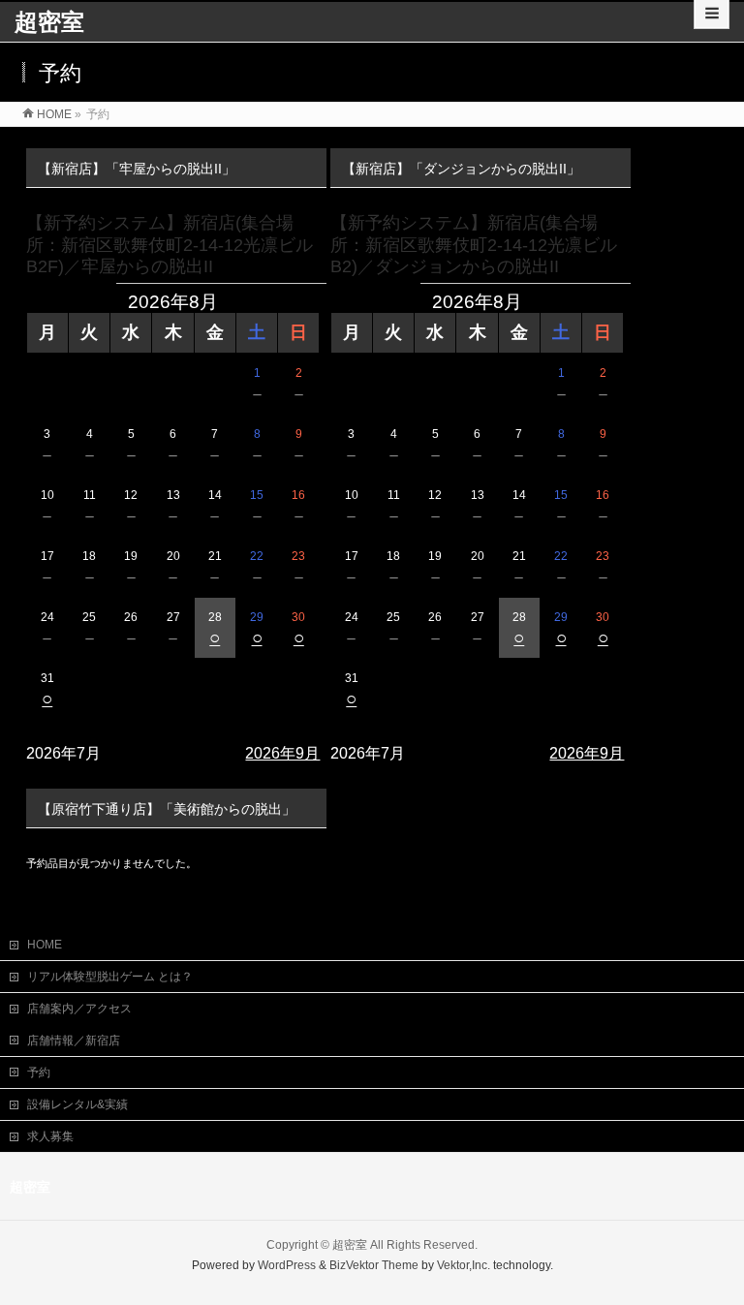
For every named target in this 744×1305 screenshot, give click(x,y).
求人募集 (50, 1136)
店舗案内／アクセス (79, 1008)
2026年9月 (282, 753)
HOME (44, 944)
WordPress (287, 1265)
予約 (38, 1072)
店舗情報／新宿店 (73, 1040)
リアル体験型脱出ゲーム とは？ (110, 976)
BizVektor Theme (373, 1265)
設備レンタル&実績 (77, 1104)
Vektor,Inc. (463, 1265)
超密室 (49, 22)
